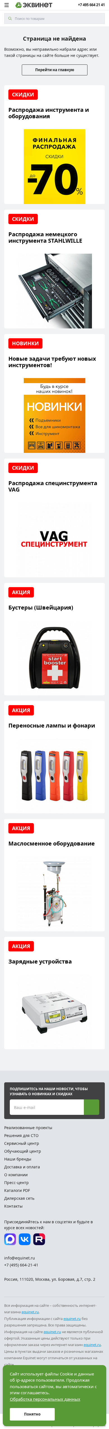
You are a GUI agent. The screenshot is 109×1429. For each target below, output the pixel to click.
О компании (16, 1174)
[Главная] (33, 5)
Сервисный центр (21, 1143)
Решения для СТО (21, 1135)
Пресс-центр (16, 1182)
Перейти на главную (54, 69)
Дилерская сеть (19, 1198)
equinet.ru (30, 1311)
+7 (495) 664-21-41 (21, 1265)
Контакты (13, 1206)
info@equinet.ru (19, 1258)
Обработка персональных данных (45, 1399)
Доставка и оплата (22, 1166)
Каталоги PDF (17, 1190)
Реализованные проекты (28, 1127)
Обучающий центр (22, 1151)
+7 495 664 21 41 (91, 5)
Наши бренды (17, 1159)
